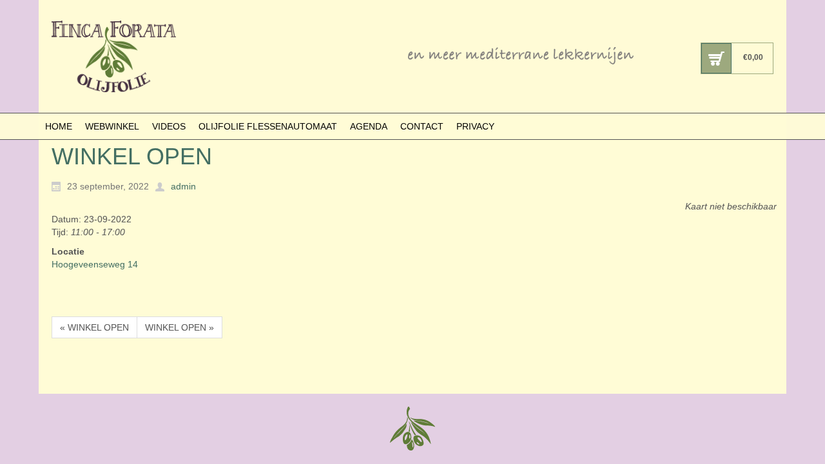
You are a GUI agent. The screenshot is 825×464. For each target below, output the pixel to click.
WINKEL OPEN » (179, 327)
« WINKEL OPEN (94, 327)
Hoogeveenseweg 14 (95, 264)
